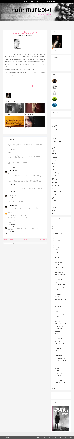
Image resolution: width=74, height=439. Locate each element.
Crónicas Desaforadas (56, 141)
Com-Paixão (57, 370)
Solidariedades (55, 206)
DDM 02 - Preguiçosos (59, 368)
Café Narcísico (57, 252)
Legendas (54, 175)
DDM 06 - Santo (58, 333)
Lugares (53, 178)
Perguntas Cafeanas (58, 259)
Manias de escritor (56, 181)
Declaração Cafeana (25, 32)
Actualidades (54, 125)
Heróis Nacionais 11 (58, 257)
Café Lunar (57, 301)
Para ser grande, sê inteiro (60, 358)
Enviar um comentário (10, 233)
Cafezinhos (54, 135)
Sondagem (54, 207)
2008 (55, 231)
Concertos (54, 138)
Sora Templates (44, 437)
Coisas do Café (57, 345)
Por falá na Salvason (58, 297)
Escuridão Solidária (58, 321)
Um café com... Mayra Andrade (61, 318)
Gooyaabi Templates (68, 437)
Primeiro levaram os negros (60, 286)
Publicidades (54, 201)
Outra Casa (52, 1)
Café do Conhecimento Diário (63, 103)
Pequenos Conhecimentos (57, 191)
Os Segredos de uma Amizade (61, 343)
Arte (53, 128)
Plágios (53, 195)
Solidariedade (57, 383)
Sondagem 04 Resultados (60, 267)
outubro (56, 236)
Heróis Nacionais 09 (58, 373)
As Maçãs (59, 97)
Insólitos (54, 172)
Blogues (53, 132)
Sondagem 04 (57, 350)
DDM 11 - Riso (57, 264)
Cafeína (25, 1)
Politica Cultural (55, 200)
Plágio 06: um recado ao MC (60, 367)
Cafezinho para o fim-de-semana (61, 326)
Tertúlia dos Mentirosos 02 (60, 274)
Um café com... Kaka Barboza (60, 360)
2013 (55, 223)
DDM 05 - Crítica (58, 341)
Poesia (53, 197)
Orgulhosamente (58, 362)
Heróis (53, 166)
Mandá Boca (54, 179)
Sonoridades (54, 209)
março (56, 249)
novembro (57, 235)
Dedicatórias (54, 150)
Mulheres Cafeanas (56, 185)
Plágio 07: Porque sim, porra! (60, 323)
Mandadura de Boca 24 (59, 254)
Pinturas (54, 194)
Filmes (53, 163)
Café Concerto (57, 255)
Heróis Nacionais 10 (58, 296)
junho (56, 243)
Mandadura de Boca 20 (59, 363)
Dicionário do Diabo (58, 377)
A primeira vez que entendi (60, 272)
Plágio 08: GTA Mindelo (59, 270)
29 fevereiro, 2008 (11, 197)
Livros (53, 176)
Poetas (53, 198)
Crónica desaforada (58, 276)
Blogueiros (54, 131)
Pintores (54, 192)
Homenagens (55, 167)
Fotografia (54, 164)
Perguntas (45, 1)
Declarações (32, 1)
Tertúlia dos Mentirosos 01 (60, 291)
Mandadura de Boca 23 (59, 287)
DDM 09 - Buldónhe (58, 294)
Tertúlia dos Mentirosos (57, 212)
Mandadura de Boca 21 (59, 331)
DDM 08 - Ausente (58, 306)
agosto (56, 240)
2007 (55, 388)
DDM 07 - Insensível (58, 319)
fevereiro (57, 250)
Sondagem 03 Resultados (60, 351)
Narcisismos (54, 190)
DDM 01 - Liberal (58, 375)
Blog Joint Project (55, 129)
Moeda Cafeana (55, 184)
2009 (55, 230)
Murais (53, 187)
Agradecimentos (55, 126)
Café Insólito (57, 281)
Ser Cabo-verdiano (56, 203)
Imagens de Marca (55, 170)
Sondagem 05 (57, 265)
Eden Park (54, 156)
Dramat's (54, 153)
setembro (57, 238)
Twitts (53, 213)
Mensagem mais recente (8, 239)
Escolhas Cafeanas (56, 159)
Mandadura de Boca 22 (59, 314)
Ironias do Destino (56, 173)
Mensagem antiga (43, 239)
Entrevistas (54, 157)
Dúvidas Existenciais (56, 154)
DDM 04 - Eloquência (59, 348)
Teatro (53, 210)
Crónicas (39, 1)
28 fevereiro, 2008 (11, 149)
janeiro (56, 386)
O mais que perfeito (58, 336)
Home (20, 1)
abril (56, 247)
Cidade (56, 378)
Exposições (54, 162)
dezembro (57, 233)
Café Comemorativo (58, 260)
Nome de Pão (57, 308)
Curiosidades (55, 144)
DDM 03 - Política (58, 356)
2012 (55, 224)
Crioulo (53, 140)
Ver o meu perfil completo (57, 51)
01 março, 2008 (11, 231)
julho (56, 242)
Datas (53, 147)
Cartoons (54, 137)
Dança (53, 145)
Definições (54, 151)
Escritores (54, 160)
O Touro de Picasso (61, 85)
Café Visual (59, 91)
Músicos (54, 188)
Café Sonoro (57, 316)
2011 (55, 226)
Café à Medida (57, 277)
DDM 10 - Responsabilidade (60, 284)
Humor (53, 169)
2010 (55, 228)
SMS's (53, 204)
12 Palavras (57, 311)
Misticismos (54, 182)
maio (56, 245)
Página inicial (26, 239)
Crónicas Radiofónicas (56, 142)
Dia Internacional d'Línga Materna (61, 299)
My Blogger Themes (53, 437)
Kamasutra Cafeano (61, 79)
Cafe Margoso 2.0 (21, 35)
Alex (8, 212)
